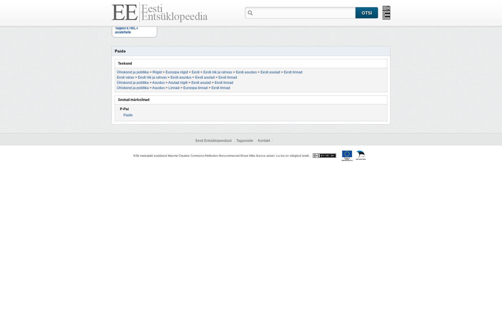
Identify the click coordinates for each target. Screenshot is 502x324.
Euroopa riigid (177, 72)
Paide (128, 115)
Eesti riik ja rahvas (217, 72)
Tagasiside (244, 141)
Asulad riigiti (178, 83)
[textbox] (304, 12)
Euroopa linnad (195, 88)
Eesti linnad (293, 72)
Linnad (174, 88)
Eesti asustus (246, 72)
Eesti (196, 72)
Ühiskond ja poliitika (133, 72)
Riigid (157, 72)
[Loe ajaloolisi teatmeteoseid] (386, 13)
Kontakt (264, 141)
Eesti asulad (270, 72)
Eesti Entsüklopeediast (214, 141)
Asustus (158, 83)
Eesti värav (125, 77)
